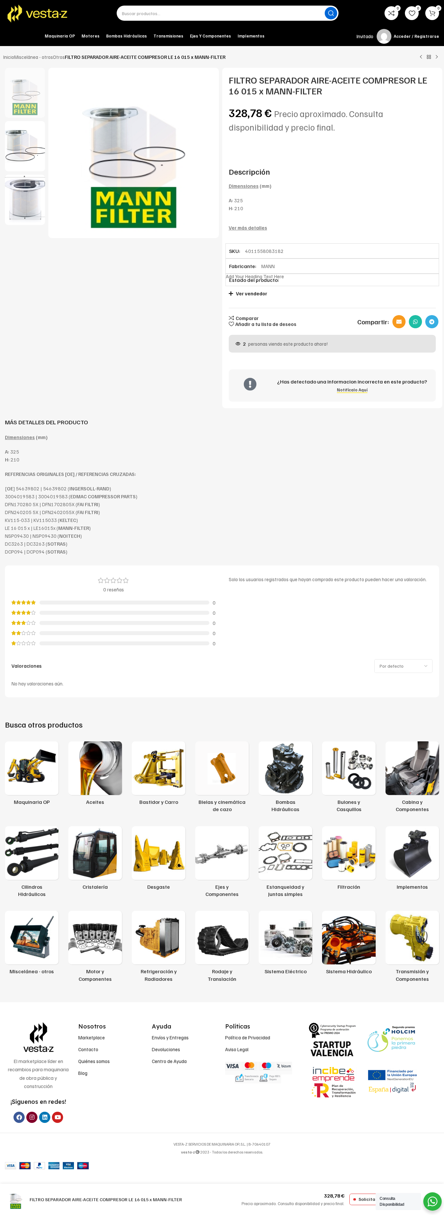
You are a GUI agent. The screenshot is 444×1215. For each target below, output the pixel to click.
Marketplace (91, 1037)
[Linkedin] (44, 1117)
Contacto (88, 1049)
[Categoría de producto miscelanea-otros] (31, 944)
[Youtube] (57, 1117)
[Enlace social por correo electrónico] (399, 321)
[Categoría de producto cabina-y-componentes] (412, 778)
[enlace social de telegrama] (431, 321)
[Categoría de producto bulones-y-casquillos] (349, 778)
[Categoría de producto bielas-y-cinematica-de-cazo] (222, 778)
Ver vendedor (251, 293)
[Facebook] (19, 1117)
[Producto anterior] (421, 57)
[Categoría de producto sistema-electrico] (285, 944)
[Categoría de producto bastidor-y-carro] (158, 775)
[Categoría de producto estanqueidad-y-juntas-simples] (285, 863)
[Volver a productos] (429, 57)
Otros (59, 57)
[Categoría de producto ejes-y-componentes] (222, 863)
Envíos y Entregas (170, 1037)
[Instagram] (31, 1117)
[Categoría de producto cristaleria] (95, 860)
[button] (329, 293)
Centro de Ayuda (169, 1061)
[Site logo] (38, 13)
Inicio (8, 57)
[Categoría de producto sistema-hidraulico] (349, 944)
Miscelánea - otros (33, 57)
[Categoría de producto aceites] (95, 775)
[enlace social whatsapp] (415, 321)
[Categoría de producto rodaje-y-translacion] (222, 948)
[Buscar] (331, 13)
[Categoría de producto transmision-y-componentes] (412, 948)
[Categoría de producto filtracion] (349, 860)
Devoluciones (166, 1049)
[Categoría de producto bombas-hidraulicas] (285, 778)
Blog (82, 1073)
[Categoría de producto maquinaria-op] (31, 775)
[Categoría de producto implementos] (412, 860)
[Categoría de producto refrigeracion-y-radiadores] (158, 948)
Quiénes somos (94, 1061)
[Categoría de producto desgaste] (158, 860)
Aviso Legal (236, 1049)
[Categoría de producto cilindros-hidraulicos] (31, 863)
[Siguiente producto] (437, 57)
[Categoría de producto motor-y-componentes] (95, 948)
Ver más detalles (248, 228)
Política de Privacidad (247, 1037)
